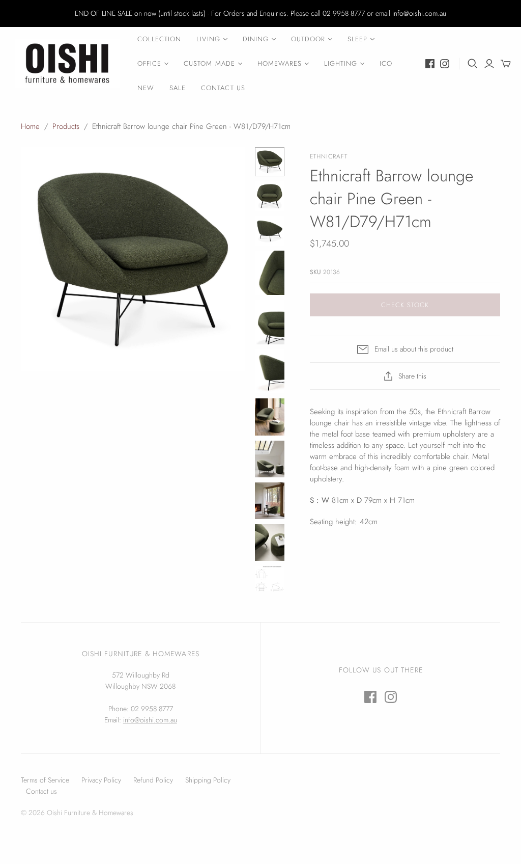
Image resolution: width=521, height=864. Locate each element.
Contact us (41, 791)
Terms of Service (45, 780)
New (145, 88)
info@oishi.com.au (150, 720)
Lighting (340, 63)
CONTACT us (223, 88)
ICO (386, 63)
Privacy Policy (101, 780)
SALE (177, 88)
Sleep (357, 39)
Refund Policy (153, 780)
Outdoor (308, 39)
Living (208, 39)
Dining (256, 39)
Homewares (279, 63)
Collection (159, 39)
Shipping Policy (207, 780)
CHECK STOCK (405, 305)
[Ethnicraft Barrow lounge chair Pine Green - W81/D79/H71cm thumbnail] (269, 162)
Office (149, 63)
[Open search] (473, 64)
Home (30, 126)
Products (65, 126)
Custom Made (209, 63)
